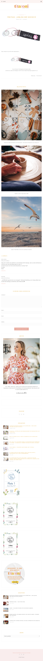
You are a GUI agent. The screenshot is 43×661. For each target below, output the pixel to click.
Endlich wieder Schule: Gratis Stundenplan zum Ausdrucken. (23, 436)
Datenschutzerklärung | (17, 652)
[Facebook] (1, 1)
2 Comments (25, 19)
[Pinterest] (4, 1)
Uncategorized (21, 14)
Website (2, 321)
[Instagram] (3, 1)
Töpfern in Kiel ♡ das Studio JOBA (21, 193)
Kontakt (28, 652)
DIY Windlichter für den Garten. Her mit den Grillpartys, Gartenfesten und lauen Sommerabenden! (22, 453)
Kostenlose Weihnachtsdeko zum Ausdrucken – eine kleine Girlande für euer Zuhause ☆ (21, 142)
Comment (3, 294)
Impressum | (24, 652)
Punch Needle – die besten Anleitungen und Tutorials (21, 447)
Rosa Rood (3, 259)
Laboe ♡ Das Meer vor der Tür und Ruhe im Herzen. (21, 249)
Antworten (3, 270)
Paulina (3, 276)
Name (2, 310)
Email (2, 316)
